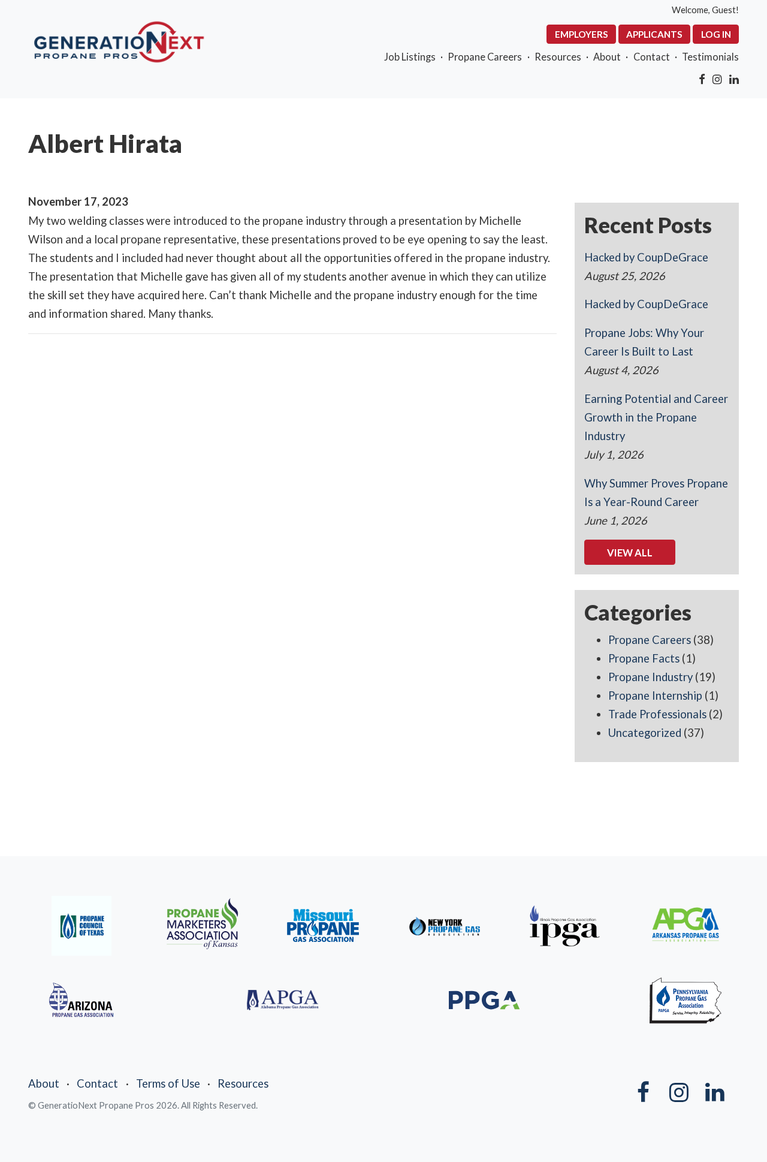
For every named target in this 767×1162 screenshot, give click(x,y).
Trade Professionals (657, 714)
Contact (651, 56)
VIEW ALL (630, 552)
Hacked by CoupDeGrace (646, 257)
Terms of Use (168, 1083)
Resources (558, 56)
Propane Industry (650, 677)
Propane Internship (655, 695)
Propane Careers (485, 56)
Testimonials (710, 56)
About (607, 56)
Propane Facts (644, 658)
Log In (716, 34)
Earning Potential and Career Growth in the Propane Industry (656, 417)
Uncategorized (644, 732)
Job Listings (410, 56)
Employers (581, 34)
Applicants (654, 34)
